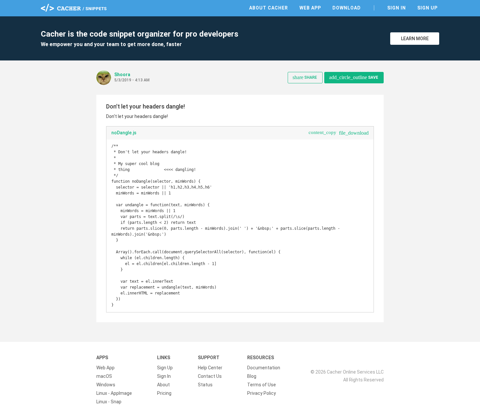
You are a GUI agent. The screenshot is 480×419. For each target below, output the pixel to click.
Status (205, 384)
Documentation (263, 367)
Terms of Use (261, 384)
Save (353, 77)
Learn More (415, 38)
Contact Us (210, 376)
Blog (251, 376)
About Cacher (268, 7)
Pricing (164, 393)
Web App (310, 7)
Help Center (210, 367)
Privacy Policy (261, 393)
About (163, 384)
